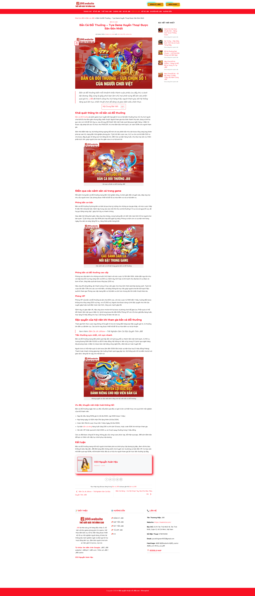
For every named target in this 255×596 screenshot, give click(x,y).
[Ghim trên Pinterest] (117, 479)
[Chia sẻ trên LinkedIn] (121, 479)
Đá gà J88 (126, 11)
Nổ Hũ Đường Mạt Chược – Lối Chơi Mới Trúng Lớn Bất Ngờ (171, 53)
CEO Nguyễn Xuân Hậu (125, 34)
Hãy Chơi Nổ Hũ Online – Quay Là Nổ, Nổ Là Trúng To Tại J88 (171, 64)
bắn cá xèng (87, 426)
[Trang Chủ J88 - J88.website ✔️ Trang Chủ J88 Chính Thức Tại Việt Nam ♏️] (85, 4)
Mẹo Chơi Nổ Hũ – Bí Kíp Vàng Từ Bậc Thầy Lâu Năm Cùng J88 (171, 76)
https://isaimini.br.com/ (162, 522)
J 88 (91, 98)
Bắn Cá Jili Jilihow (97, 331)
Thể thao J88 (106, 11)
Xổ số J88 (96, 11)
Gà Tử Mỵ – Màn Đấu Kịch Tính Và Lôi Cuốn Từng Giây (172, 43)
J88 (78, 528)
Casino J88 (117, 11)
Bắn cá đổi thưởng (82, 117)
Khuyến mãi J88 (156, 11)
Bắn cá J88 (136, 11)
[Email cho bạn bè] (113, 479)
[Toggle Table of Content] (121, 106)
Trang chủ (87, 11)
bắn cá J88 (132, 486)
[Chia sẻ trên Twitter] (110, 479)
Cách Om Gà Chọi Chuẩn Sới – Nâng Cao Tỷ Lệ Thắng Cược (170, 32)
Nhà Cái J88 (79, 18)
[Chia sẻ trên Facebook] (106, 479)
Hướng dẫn (167, 11)
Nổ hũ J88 (145, 11)
